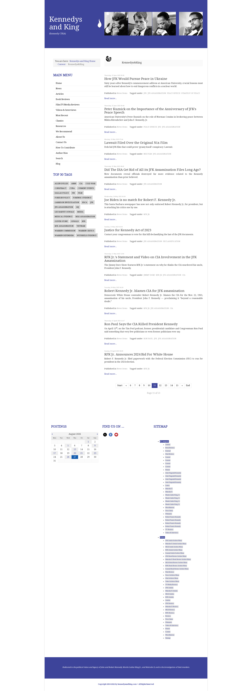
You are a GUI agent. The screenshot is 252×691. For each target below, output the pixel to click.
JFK (91, 202)
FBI (73, 193)
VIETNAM (81, 226)
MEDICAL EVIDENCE (63, 216)
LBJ (77, 207)
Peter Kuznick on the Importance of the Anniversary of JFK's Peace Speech (150, 110)
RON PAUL (148, 339)
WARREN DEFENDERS (64, 235)
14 (171, 385)
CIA (80, 183)
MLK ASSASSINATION (85, 216)
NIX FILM (148, 154)
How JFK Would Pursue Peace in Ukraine (135, 79)
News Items (122, 93)
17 (54, 453)
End (188, 385)
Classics (59, 121)
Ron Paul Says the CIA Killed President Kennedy (141, 324)
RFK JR (146, 214)
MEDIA (80, 212)
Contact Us (61, 142)
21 (81, 453)
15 (177, 385)
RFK (83, 221)
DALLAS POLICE (62, 193)
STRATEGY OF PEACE (190, 93)
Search (59, 158)
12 (160, 385)
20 (75, 453)
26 (68, 457)
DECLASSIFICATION (171, 241)
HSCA (84, 202)
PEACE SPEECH (173, 93)
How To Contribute (65, 147)
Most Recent (62, 115)
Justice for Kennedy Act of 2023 (127, 230)
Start (119, 385)
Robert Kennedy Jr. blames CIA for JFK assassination (144, 291)
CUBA (72, 188)
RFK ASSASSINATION (64, 226)
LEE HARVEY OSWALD (64, 212)
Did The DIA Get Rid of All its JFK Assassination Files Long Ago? (152, 170)
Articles (60, 94)
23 (95, 453)
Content (61, 64)
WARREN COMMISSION (65, 231)
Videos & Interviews (66, 110)
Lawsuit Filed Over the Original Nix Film (136, 143)
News (58, 88)
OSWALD (75, 221)
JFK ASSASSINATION (64, 207)
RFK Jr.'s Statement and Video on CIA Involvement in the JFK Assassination (150, 258)
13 (166, 385)
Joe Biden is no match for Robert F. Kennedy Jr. (140, 200)
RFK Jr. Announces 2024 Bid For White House (138, 354)
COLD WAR (90, 183)
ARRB (73, 183)
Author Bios (62, 153)
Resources (61, 126)
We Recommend (64, 131)
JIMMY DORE (149, 275)
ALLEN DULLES (61, 183)
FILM (80, 193)
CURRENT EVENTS (86, 188)
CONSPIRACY (60, 188)
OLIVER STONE (61, 221)
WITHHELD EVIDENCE (86, 235)
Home (59, 83)
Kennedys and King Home (82, 61)
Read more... (110, 98)
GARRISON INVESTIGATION (67, 202)
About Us (60, 137)
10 (149, 385)
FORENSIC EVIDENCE (82, 198)
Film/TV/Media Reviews (67, 104)
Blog (58, 164)
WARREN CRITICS (86, 231)
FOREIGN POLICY (62, 198)
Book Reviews (63, 99)
